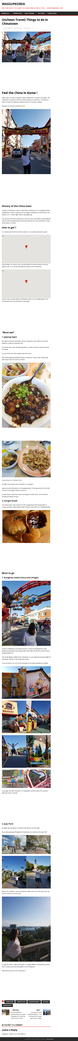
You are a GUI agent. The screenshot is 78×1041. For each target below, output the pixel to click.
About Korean (29, 13)
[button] (26, 247)
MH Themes (50, 1039)
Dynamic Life (27, 28)
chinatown (9, 1002)
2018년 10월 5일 (7, 28)
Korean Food (17, 13)
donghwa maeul (34, 1002)
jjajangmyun (7, 1005)
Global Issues (52, 13)
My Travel (41, 13)
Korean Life (5, 13)
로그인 (17, 1034)
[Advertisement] (26, 77)
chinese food (21, 1002)
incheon (45, 1002)
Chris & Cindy (18, 28)
